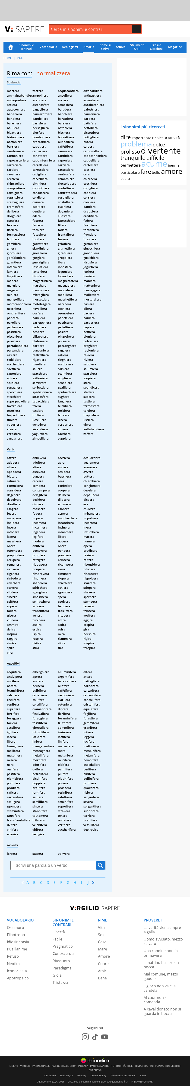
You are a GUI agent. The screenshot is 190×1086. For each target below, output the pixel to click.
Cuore (103, 963)
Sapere (29, 29)
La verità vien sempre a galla (162, 929)
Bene (102, 978)
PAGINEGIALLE (41, 1066)
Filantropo (16, 934)
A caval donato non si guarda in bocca (162, 1011)
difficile (155, 157)
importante (141, 137)
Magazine (175, 47)
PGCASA (83, 1066)
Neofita (13, 963)
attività (174, 137)
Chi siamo (50, 1075)
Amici (103, 970)
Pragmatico (63, 946)
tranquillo (133, 157)
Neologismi (70, 47)
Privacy (81, 1075)
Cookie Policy (98, 1075)
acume (154, 163)
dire (125, 137)
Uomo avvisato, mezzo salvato (163, 941)
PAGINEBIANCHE (99, 1066)
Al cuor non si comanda (156, 999)
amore (171, 171)
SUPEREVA (95, 1070)
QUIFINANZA (156, 1066)
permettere (130, 165)
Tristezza (60, 982)
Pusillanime (17, 949)
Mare (102, 949)
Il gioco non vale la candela (160, 988)
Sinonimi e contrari (26, 47)
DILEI (130, 1066)
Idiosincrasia (18, 941)
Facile (57, 939)
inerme (173, 165)
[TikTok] (95, 1037)
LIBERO (14, 1066)
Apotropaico (18, 978)
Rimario (88, 47)
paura (125, 178)
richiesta (159, 137)
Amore (104, 956)
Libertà (59, 931)
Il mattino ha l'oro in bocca (161, 964)
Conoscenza (63, 953)
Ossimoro (15, 927)
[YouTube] (105, 1037)
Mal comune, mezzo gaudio (161, 976)
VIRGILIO (25, 1066)
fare (145, 171)
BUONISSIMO (172, 1066)
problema (136, 144)
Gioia (57, 975)
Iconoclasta (17, 970)
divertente (161, 150)
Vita (101, 927)
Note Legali (66, 1075)
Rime (20, 58)
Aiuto (143, 1075)
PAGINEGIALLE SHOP (64, 1066)
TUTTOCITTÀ (118, 1066)
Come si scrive (105, 47)
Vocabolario (48, 47)
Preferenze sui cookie (123, 1075)
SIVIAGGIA (141, 1066)
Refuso (13, 956)
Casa (102, 941)
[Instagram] (85, 1037)
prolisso (130, 151)
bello (156, 172)
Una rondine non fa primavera (161, 953)
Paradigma (62, 968)
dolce (159, 144)
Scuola (121, 47)
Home (10, 47)
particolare (130, 172)
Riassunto (61, 960)
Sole (101, 934)
